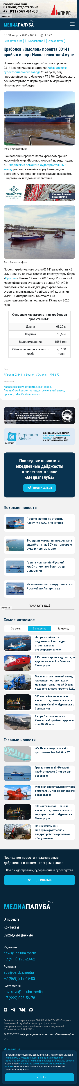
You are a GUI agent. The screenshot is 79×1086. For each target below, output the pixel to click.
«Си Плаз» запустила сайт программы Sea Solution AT (52, 750)
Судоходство (56, 40)
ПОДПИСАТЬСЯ (42, 487)
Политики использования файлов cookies (52, 1060)
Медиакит (10, 1049)
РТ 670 (55, 374)
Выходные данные (18, 935)
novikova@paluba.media (23, 992)
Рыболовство (35, 40)
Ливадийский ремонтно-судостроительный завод (34, 390)
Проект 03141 (14, 374)
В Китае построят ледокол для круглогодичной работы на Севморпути (55, 661)
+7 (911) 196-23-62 (19, 959)
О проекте (11, 919)
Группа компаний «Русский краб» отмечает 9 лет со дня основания (47, 566)
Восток (30, 374)
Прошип (11, 278)
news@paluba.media (20, 953)
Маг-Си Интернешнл (28, 394)
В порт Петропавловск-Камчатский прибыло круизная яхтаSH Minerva (54, 720)
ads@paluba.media (19, 972)
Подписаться (42, 880)
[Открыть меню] (71, 24)
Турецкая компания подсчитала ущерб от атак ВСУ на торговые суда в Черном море (49, 544)
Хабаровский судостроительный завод (27, 386)
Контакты (11, 927)
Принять (39, 1077)
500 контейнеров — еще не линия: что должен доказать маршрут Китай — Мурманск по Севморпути (54, 702)
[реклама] (39, 192)
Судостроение (13, 40)
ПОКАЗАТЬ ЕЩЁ (39, 605)
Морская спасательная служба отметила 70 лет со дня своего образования (55, 790)
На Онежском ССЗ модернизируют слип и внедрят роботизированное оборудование (52, 832)
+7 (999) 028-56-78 (19, 998)
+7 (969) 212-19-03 (19, 978)
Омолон (42, 374)
